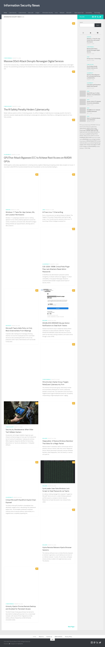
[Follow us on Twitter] (100, 17)
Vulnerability (89, 12)
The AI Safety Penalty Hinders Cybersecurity (26, 109)
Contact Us (49, 636)
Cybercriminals (22, 12)
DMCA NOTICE (58, 636)
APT (91, 124)
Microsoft (68, 12)
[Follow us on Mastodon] (95, 17)
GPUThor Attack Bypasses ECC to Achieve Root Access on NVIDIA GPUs (93, 76)
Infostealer (88, 135)
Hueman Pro (20, 643)
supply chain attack (85, 144)
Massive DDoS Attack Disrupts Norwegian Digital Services (34, 61)
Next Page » (71, 627)
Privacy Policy (68, 636)
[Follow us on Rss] (98, 17)
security (88, 143)
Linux (56, 12)
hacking (92, 134)
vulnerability (92, 146)
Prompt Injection (83, 141)
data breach (94, 132)
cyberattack (83, 128)
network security (95, 137)
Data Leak (30, 12)
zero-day (87, 148)
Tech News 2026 (95, 144)
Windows (8, 209)
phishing (85, 139)
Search (81, 22)
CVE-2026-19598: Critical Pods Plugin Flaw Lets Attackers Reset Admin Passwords (56, 269)
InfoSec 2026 (83, 135)
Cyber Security (12, 12)
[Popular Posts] (90, 33)
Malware (62, 12)
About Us (41, 636)
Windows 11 (82, 148)
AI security (83, 124)
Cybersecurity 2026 (85, 132)
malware (83, 137)
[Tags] (97, 33)
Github (85, 133)
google (88, 134)
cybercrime (90, 128)
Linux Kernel (96, 135)
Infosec (96, 134)
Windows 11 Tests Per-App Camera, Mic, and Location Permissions (93, 40)
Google (37, 12)
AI (80, 124)
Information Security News (22, 5)
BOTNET (94, 124)
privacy (89, 139)
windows (98, 146)
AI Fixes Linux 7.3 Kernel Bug (52, 212)
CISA (97, 124)
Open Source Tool (78, 12)
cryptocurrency (94, 126)
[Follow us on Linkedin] (93, 17)
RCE (96, 141)
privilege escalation (96, 139)
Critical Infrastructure (87, 126)
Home (5, 12)
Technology (97, 12)
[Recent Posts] (83, 33)
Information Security (47, 12)
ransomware (90, 141)
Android (86, 124)
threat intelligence (84, 146)
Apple (89, 124)
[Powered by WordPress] (9, 643)
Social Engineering (95, 143)
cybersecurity (92, 130)
